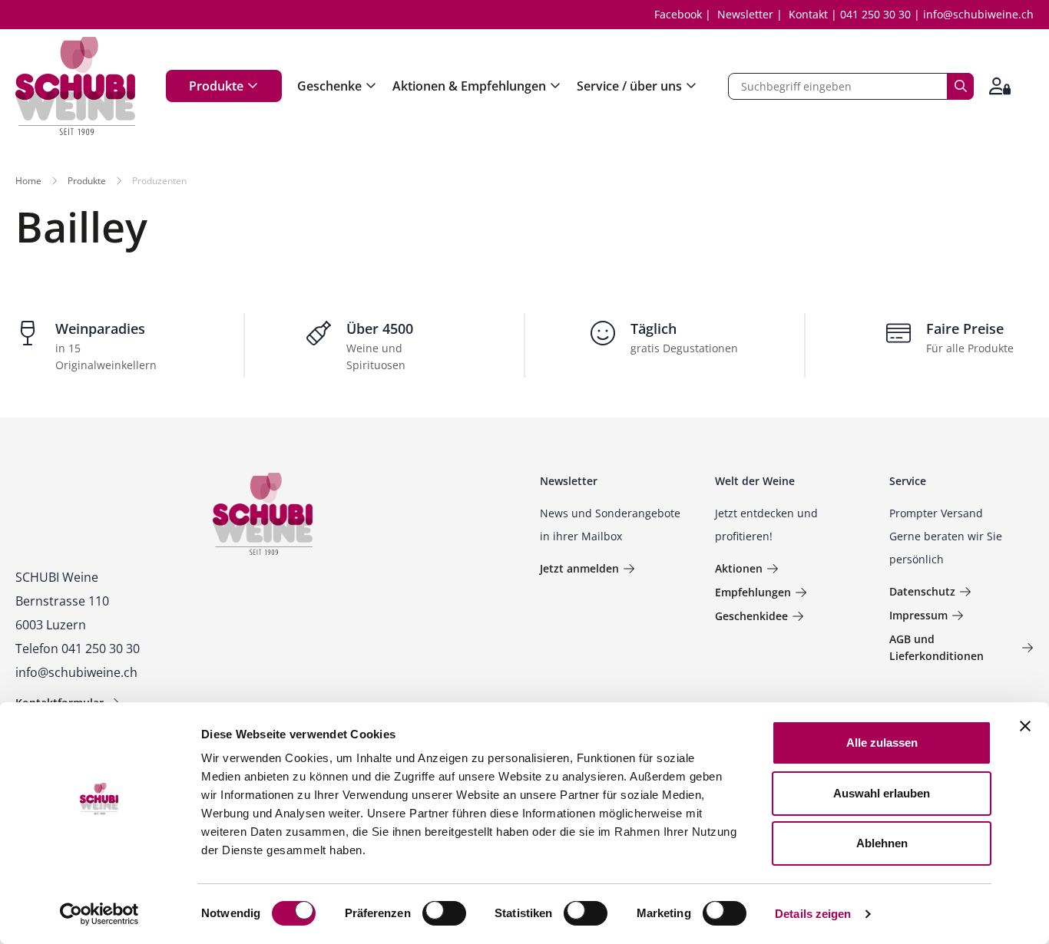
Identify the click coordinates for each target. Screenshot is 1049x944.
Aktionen (739, 568)
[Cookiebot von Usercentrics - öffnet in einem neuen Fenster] (99, 914)
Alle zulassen (882, 742)
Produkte (216, 86)
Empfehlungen (753, 592)
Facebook (678, 14)
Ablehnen (882, 843)
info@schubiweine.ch (978, 14)
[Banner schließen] (1025, 726)
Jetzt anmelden (579, 568)
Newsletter (745, 14)
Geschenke (329, 86)
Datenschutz (922, 591)
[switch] (446, 915)
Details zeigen (813, 913)
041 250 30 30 (875, 14)
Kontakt (808, 14)
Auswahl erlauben (881, 793)
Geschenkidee (751, 616)
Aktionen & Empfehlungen (469, 86)
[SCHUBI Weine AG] (75, 86)
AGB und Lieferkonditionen (936, 647)
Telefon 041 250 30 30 (77, 648)
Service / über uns (629, 86)
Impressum (918, 615)
